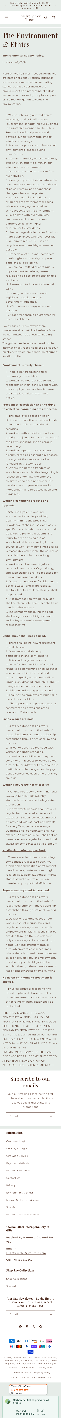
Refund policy (28, 1368)
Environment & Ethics (19, 1192)
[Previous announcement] (6, 5)
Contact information (24, 1377)
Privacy (10, 1185)
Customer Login (16, 1141)
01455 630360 (23, 1259)
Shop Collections (16, 1278)
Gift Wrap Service (17, 1156)
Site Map (11, 1207)
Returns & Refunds (18, 1170)
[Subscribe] (51, 1116)
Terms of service (22, 1373)
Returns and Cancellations (22, 1214)
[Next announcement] (55, 5)
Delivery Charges (17, 1148)
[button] (6, 17)
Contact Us (13, 1178)
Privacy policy (45, 1368)
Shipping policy (42, 1373)
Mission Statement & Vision (23, 1200)
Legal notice (44, 1377)
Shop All (11, 1286)
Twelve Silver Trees (22, 1358)
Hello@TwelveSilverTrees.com (26, 1253)
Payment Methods (17, 1163)
